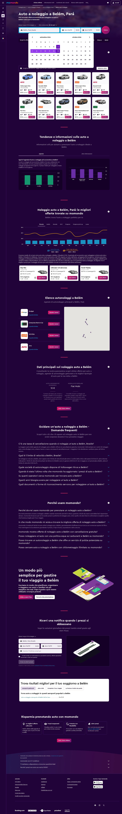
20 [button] (58, 55)
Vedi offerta (32, 92)
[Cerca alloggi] (3, 12)
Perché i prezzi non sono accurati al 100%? (34, 767)
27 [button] (58, 59)
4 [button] (49, 46)
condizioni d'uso (38, 665)
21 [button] (32, 59)
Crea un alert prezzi (93, 729)
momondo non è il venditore (29, 761)
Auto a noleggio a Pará (48, 7)
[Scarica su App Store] (98, 786)
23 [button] (41, 59)
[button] (3, 3)
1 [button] (36, 46)
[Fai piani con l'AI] (3, 23)
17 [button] (45, 55)
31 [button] (85, 64)
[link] (42, 278)
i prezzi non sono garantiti (57, 755)
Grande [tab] (55, 224)
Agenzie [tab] (41, 153)
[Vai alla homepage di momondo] (12, 3)
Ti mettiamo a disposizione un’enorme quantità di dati (37, 764)
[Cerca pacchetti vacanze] (3, 19)
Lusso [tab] (87, 224)
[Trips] (3, 33)
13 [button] (58, 51)
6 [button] (68, 51)
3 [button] (45, 46)
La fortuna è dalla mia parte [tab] (74, 688)
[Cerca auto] (3, 15)
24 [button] (45, 59)
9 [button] (81, 51)
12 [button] (53, 51)
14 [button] (32, 55)
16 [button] (41, 55)
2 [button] (81, 46)
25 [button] (49, 59)
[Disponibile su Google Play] (98, 782)
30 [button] (41, 64)
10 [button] (45, 51)
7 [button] (32, 51)
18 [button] (49, 55)
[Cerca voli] (3, 8)
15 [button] (36, 55)
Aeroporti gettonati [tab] (28, 688)
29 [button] (36, 64)
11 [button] (49, 51)
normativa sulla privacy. (49, 665)
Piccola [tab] (41, 224)
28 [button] (32, 64)
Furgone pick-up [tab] (78, 224)
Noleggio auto (22, 7)
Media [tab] (48, 224)
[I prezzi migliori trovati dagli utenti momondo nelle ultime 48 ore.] (109, 52)
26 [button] (54, 59)
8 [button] (36, 51)
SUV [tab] (61, 224)
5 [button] (53, 46)
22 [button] (36, 59)
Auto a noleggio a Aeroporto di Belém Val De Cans (35, 697)
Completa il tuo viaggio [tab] (55, 688)
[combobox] (27, 25)
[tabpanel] (64, 176)
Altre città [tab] (41, 688)
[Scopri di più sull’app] (3, 28)
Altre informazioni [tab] (87, 153)
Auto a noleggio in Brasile (34, 7)
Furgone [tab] (67, 224)
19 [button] (53, 55)
